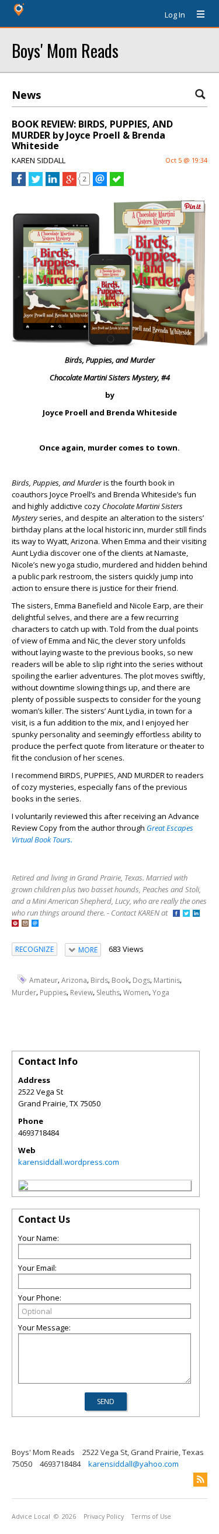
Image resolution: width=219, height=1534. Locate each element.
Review (81, 992)
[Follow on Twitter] (186, 914)
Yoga (160, 992)
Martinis (167, 980)
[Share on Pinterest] (192, 209)
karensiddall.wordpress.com (68, 1162)
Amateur (43, 980)
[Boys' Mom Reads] (23, 1187)
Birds (99, 980)
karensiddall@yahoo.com (133, 1464)
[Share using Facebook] (19, 183)
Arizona (74, 980)
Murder (24, 992)
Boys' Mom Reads (65, 50)
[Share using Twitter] (36, 183)
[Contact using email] (35, 924)
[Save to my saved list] (117, 183)
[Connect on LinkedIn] (196, 914)
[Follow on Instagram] (25, 924)
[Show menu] (196, 14)
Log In (175, 14)
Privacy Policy (104, 1516)
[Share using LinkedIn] (53, 183)
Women (136, 992)
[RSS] (200, 1480)
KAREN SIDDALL (38, 160)
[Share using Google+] (69, 183)
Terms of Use (151, 1516)
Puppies (53, 992)
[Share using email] (100, 183)
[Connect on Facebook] (176, 914)
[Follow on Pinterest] (15, 924)
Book (120, 980)
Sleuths (108, 992)
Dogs (141, 980)
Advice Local (31, 1516)
